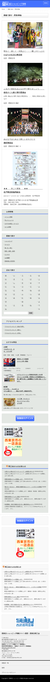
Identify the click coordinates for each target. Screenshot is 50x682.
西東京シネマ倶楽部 (22, 359)
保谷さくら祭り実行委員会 (15, 92)
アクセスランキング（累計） (13, 330)
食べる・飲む (8, 248)
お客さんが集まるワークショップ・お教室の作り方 (19, 471)
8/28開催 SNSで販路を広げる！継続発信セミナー (19, 504)
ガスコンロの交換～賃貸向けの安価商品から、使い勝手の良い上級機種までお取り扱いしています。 (31, 379)
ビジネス (7, 254)
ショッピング (8, 241)
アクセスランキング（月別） (13, 333)
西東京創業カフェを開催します (14, 479)
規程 (3, 668)
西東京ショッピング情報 (16, 678)
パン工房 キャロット (23, 398)
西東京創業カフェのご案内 (12, 496)
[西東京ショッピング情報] (14, 3)
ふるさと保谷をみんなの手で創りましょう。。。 (24, 89)
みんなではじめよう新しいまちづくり (19, 139)
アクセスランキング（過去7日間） (15, 326)
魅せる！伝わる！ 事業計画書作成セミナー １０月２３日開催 (23, 486)
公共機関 (7, 258)
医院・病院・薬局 (10, 251)
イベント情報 (8, 217)
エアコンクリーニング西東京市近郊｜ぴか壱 (30, 374)
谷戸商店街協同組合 (12, 192)
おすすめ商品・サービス (12, 223)
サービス (7, 244)
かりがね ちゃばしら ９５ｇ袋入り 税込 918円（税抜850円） (18, 390)
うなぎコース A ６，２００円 (9, 350)
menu (46, 3)
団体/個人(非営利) (10, 261)
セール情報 (8, 227)
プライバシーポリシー (9, 672)
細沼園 (5, 386)
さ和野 (5, 347)
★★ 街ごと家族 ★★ (23, 189)
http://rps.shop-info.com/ (8, 647)
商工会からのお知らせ (17, 466)
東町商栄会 (8, 143)
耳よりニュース (9, 220)
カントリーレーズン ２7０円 (23, 402)
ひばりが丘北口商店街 (13, 55)
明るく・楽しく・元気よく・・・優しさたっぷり (24, 51)
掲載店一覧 (5, 663)
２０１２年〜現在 (22, 361)
